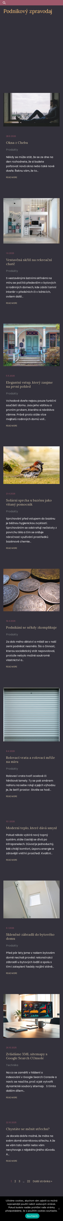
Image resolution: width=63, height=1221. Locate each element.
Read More (11, 177)
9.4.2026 (10, 751)
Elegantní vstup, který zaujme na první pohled (29, 384)
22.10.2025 (11, 1122)
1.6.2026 (10, 253)
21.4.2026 (10, 493)
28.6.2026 (11, 136)
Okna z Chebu (17, 142)
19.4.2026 (10, 621)
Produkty (12, 150)
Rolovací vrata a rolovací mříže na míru (30, 759)
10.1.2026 (10, 821)
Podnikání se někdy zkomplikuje (31, 627)
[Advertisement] (31, 50)
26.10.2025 (11, 1047)
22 (28, 1181)
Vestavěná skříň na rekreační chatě (29, 262)
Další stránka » (42, 1181)
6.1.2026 (10, 928)
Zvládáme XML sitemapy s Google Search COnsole (26, 1056)
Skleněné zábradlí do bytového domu (30, 936)
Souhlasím (32, 1216)
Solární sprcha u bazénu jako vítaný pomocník (29, 502)
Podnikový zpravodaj (27, 11)
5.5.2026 (10, 375)
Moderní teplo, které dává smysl (31, 828)
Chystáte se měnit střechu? (28, 1129)
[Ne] (58, 1208)
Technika (12, 1065)
